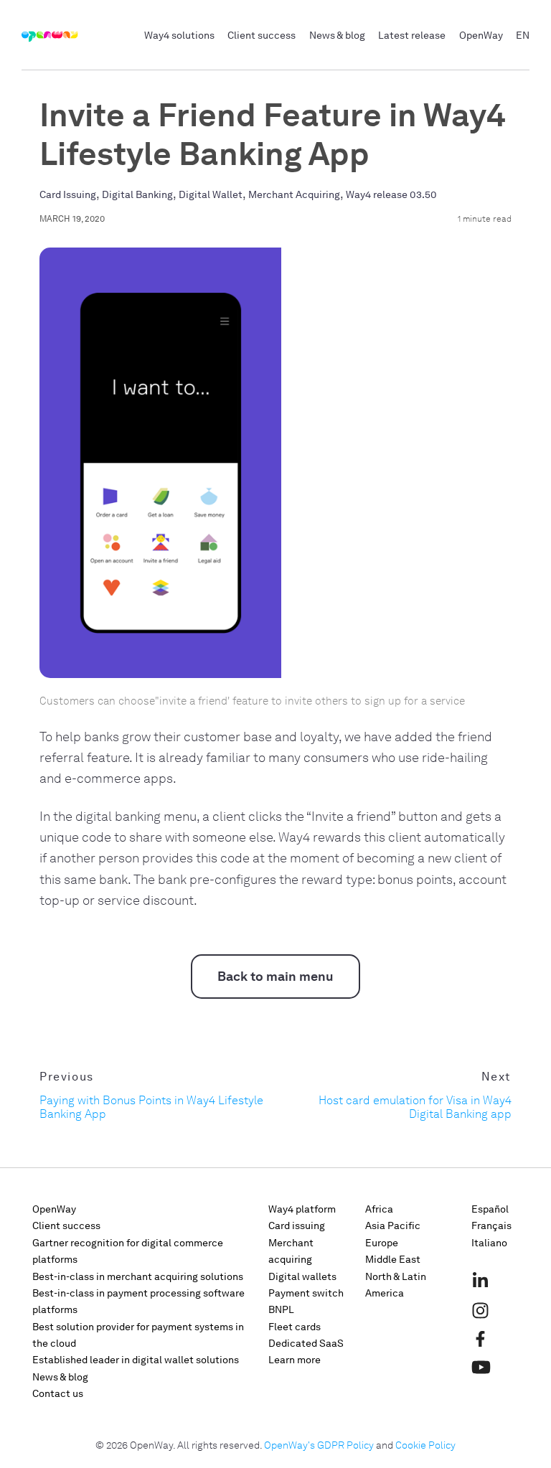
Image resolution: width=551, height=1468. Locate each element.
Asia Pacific (392, 1226)
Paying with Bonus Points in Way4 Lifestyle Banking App (151, 1107)
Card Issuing (67, 195)
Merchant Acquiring (294, 195)
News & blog (337, 35)
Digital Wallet (210, 195)
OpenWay (481, 35)
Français (491, 1226)
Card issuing (296, 1226)
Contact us (57, 1394)
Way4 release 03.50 (391, 195)
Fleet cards (294, 1327)
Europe (381, 1243)
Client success (261, 35)
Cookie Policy (425, 1445)
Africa (379, 1209)
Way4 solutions (179, 35)
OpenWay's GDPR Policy (319, 1445)
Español (490, 1209)
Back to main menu (275, 976)
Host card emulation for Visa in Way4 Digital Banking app (415, 1107)
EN (522, 35)
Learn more (294, 1360)
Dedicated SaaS (306, 1343)
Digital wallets (302, 1277)
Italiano (489, 1243)
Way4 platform (302, 1209)
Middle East (392, 1259)
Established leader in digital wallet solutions (135, 1360)
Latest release (412, 35)
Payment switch (306, 1293)
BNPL (281, 1310)
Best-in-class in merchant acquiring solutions (137, 1277)
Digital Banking (137, 195)
